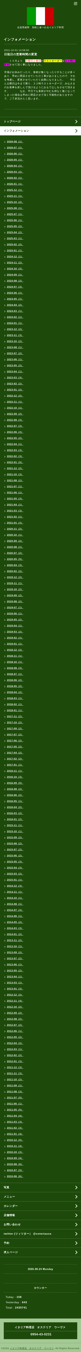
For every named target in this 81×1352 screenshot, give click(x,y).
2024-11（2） (15, 262)
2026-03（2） (15, 172)
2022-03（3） (15, 450)
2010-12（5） (15, 1140)
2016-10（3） (15, 777)
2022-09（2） (15, 414)
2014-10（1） (15, 898)
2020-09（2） (15, 541)
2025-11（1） (15, 196)
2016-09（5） (15, 783)
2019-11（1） (15, 583)
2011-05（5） (15, 1109)
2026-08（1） (15, 141)
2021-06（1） (15, 492)
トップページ (12, 121)
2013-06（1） (15, 964)
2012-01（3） (15, 1061)
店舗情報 (9, 1215)
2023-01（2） (15, 389)
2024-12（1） (15, 256)
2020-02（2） (15, 571)
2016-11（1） (15, 771)
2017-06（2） (15, 740)
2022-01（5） (15, 462)
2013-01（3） (15, 988)
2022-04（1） (15, 444)
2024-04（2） (15, 305)
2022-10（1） (15, 408)
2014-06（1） (15, 916)
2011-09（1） (15, 1085)
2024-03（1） (15, 311)
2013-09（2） (15, 952)
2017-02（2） (15, 758)
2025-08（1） (15, 208)
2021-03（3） (15, 510)
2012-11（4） (15, 1001)
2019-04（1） (15, 625)
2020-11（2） (15, 529)
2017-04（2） (15, 752)
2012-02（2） (15, 1055)
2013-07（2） (15, 958)
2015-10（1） (15, 831)
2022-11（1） (15, 401)
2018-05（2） (15, 686)
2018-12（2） (15, 650)
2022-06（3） (15, 432)
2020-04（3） (15, 565)
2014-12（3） (15, 886)
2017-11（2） (15, 716)
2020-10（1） (15, 535)
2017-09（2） (15, 728)
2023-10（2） (15, 341)
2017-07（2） (15, 734)
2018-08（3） (15, 668)
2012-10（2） (15, 1007)
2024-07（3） (15, 287)
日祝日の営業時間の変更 (20, 54)
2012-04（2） (15, 1043)
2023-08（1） (15, 347)
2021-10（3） (15, 474)
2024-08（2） (15, 280)
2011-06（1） (15, 1103)
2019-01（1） (15, 644)
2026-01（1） (15, 184)
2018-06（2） (15, 680)
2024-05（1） (15, 299)
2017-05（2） (15, 746)
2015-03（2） (15, 873)
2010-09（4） (15, 1158)
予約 (6, 1242)
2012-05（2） (15, 1037)
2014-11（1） (15, 892)
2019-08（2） (15, 601)
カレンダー (11, 1205)
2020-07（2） (15, 553)
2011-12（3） (15, 1067)
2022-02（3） (15, 456)
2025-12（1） (15, 190)
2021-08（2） (15, 480)
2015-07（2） (15, 849)
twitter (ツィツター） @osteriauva (27, 1233)
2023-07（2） (15, 353)
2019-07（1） (15, 607)
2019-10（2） (15, 589)
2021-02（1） (15, 516)
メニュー (9, 1196)
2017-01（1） (15, 765)
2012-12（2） (15, 994)
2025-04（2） (15, 232)
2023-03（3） (15, 377)
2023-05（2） (15, 365)
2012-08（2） (15, 1019)
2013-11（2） (15, 940)
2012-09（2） (15, 1013)
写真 (6, 1187)
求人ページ (11, 1252)
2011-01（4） (15, 1134)
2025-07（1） (15, 214)
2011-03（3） (15, 1122)
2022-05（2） (15, 438)
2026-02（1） (15, 178)
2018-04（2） (15, 692)
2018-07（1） (15, 674)
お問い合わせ (12, 1224)
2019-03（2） (15, 631)
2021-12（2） (15, 468)
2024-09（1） (15, 274)
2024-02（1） (15, 317)
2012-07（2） (15, 1025)
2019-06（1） (15, 613)
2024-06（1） (15, 293)
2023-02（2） (15, 383)
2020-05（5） (15, 559)
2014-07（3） (15, 910)
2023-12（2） (15, 329)
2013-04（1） (15, 976)
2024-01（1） (15, 323)
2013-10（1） (15, 946)
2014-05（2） (15, 922)
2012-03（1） (15, 1049)
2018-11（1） (15, 656)
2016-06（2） (15, 795)
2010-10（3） (15, 1152)
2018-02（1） (15, 704)
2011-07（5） (15, 1097)
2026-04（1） (15, 166)
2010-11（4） (15, 1146)
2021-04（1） (15, 504)
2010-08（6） (15, 1164)
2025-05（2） (15, 226)
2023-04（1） (15, 371)
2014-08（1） (15, 904)
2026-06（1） (15, 153)
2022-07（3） (15, 426)
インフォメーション (16, 130)
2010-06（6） (15, 1176)
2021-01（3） (15, 523)
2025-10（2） (15, 202)
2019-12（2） (15, 577)
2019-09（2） (15, 595)
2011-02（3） (15, 1128)
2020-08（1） (15, 547)
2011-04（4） (15, 1116)
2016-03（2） (15, 813)
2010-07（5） (15, 1170)
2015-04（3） (15, 867)
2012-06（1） (15, 1031)
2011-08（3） (15, 1091)
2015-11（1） (15, 825)
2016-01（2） (15, 819)
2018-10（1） (15, 662)
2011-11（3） (15, 1073)
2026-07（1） (15, 147)
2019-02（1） (15, 637)
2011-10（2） (15, 1079)
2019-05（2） (15, 619)
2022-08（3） (15, 420)
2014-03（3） (15, 928)
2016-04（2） (15, 807)
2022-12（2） (15, 395)
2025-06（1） (15, 220)
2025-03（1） (15, 238)
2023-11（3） (15, 335)
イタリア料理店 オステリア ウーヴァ (32, 1348)
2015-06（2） (15, 855)
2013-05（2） (15, 970)
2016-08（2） (15, 789)
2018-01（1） (15, 710)
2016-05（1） (15, 801)
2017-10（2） (15, 722)
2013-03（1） (15, 982)
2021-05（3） (15, 498)
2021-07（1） (15, 486)
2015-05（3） (15, 861)
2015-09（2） (15, 837)
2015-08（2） (15, 843)
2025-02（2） (15, 244)
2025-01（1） (15, 250)
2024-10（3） (15, 268)
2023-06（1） (15, 359)
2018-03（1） (15, 698)
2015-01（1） (15, 880)
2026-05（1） (15, 159)
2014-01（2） (15, 934)
